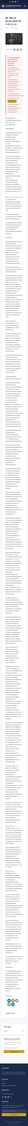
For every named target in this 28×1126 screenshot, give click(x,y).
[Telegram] (17, 1000)
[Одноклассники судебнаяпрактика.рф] (13, 2)
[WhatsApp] (9, 1004)
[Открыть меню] (24, 6)
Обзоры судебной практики (9, 1085)
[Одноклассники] (13, 1000)
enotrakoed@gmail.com (8, 1094)
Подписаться (14, 1051)
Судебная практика (13, 6)
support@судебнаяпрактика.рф (16, 95)
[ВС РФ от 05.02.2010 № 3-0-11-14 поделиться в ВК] (14, 49)
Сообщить (12, 101)
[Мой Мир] (13, 1004)
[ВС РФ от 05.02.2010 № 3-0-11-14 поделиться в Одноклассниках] (18, 49)
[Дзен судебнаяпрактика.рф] (18, 2)
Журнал (14, 1031)
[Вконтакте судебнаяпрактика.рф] (10, 2)
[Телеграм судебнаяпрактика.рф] (15, 2)
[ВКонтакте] (9, 1000)
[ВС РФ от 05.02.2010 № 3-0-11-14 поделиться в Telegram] (21, 49)
